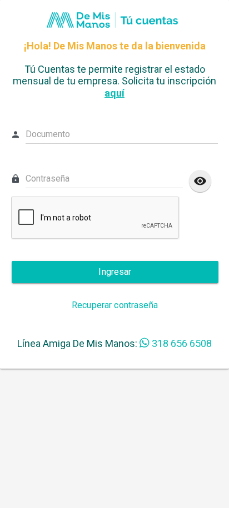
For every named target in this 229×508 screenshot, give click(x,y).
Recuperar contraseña (115, 305)
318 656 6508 (182, 343)
